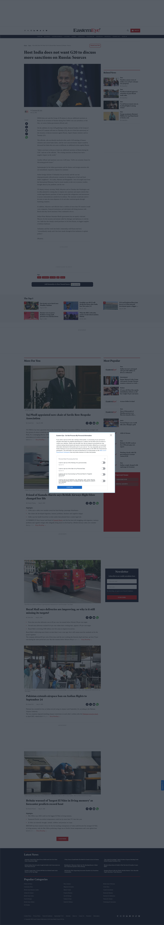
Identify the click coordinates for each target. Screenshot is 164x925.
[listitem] (82, 459)
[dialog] (82, 462)
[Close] (111, 435)
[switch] (103, 462)
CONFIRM (70, 487)
